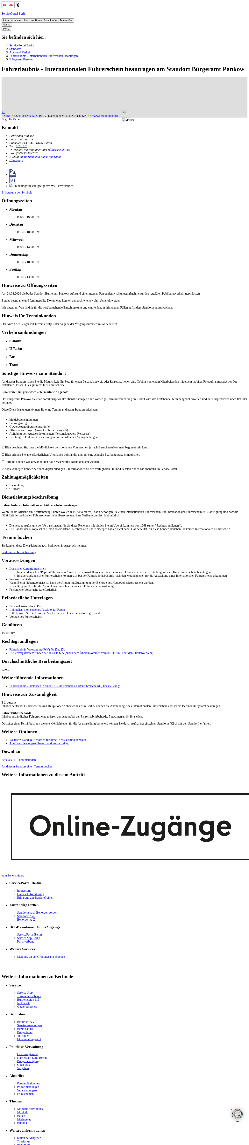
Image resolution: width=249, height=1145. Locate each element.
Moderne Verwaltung (30, 1108)
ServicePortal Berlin (21, 45)
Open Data (24, 1064)
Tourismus (23, 1141)
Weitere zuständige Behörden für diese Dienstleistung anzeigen (48, 739)
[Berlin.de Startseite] (11, 7)
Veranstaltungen (27, 1090)
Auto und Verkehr (20, 52)
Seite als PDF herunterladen (19, 759)
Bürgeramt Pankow (21, 59)
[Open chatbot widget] (237, 1116)
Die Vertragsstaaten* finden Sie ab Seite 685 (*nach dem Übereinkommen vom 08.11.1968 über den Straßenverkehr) (81, 653)
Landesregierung (27, 1054)
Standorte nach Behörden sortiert (37, 912)
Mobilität (22, 1112)
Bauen (21, 1115)
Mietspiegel (24, 1119)
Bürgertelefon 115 (59, 149)
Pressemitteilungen (28, 1083)
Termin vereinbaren (29, 996)
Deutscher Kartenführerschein (27, 568)
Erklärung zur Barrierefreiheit (35, 897)
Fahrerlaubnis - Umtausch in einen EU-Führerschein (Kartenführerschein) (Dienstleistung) (64, 686)
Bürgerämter (24, 1032)
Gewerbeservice (27, 1006)
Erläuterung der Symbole (17, 192)
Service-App (25, 992)
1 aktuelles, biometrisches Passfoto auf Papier (37, 609)
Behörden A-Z (26, 919)
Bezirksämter (25, 1028)
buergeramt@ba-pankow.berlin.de (41, 156)
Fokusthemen (25, 1093)
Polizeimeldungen (28, 1086)
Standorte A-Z (26, 916)
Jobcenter (23, 1035)
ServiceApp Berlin (28, 938)
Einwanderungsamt (29, 1039)
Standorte (15, 49)
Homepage (16, 160)
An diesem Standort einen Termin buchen (27, 766)
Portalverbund (25, 941)
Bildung (22, 1122)
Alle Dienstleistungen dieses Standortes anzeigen (39, 743)
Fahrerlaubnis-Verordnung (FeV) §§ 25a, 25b (37, 649)
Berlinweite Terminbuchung (19, 552)
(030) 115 (21, 146)
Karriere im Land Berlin (32, 1057)
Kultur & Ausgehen (29, 1138)
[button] (128, 120)
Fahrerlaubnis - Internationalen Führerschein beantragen (43, 56)
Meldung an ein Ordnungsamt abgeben (41, 956)
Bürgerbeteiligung (28, 1061)
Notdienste (23, 1003)
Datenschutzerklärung (30, 894)
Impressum (24, 890)
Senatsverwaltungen (29, 1025)
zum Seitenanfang (13, 875)
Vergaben (23, 1068)
